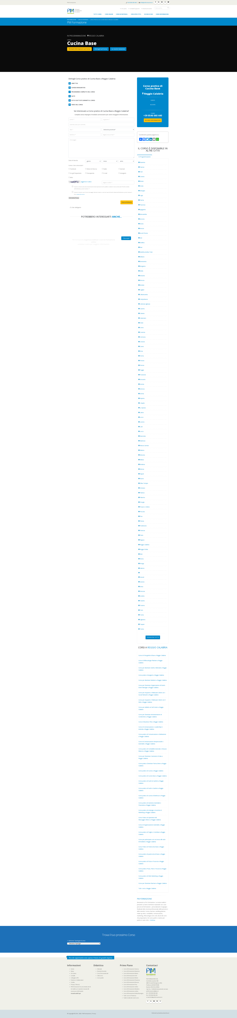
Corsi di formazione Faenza (131, 969)
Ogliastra (142, 619)
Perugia (142, 502)
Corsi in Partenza (121, 14)
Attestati (99, 969)
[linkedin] (158, 2)
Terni (141, 610)
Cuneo (142, 346)
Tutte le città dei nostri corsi (131, 998)
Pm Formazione (71, 19)
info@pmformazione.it (146, 2)
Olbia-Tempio (144, 483)
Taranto (142, 601)
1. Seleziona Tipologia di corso (76, 941)
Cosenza (142, 332)
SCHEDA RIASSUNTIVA (78, 87)
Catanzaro (143, 318)
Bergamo (143, 266)
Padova (142, 493)
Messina (142, 455)
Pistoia (142, 521)
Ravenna (142, 162)
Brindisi (142, 285)
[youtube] (168, 2)
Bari (141, 247)
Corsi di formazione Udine (131, 987)
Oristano (142, 488)
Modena (142, 464)
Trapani (142, 624)
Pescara (142, 511)
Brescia (142, 280)
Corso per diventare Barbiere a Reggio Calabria (152, 680)
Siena (141, 586)
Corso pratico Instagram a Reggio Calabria (151, 675)
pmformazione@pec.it (152, 991)
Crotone (142, 342)
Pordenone (143, 526)
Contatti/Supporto (134, 8)
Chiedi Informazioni (162, 14)
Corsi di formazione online (131, 991)
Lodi (141, 427)
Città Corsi (100, 975)
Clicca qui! (126, 238)
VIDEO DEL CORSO (77, 104)
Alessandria (143, 214)
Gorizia (142, 384)
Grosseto (142, 379)
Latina (142, 412)
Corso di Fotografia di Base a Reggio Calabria (152, 655)
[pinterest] (162, 2)
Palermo (142, 497)
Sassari (142, 577)
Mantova (142, 441)
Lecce (141, 417)
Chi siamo (124, 8)
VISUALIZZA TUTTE (153, 637)
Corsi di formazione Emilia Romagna (133, 993)
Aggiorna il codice (86, 182)
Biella (141, 271)
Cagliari (142, 290)
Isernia (142, 393)
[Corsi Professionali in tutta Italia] (151, 972)
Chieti (141, 323)
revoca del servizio (81, 194)
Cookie (73, 982)
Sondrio (142, 596)
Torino (142, 615)
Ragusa (142, 540)
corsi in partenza (83, 19)
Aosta (141, 224)
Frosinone (143, 375)
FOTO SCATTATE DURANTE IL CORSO (83, 100)
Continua (152, 920)
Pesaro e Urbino (145, 507)
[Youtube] (154, 1002)
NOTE (73, 96)
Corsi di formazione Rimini (131, 973)
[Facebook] (147, 1002)
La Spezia (143, 408)
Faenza (142, 167)
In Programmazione (145, 157)
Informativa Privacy (74, 198)
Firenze (142, 365)
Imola (141, 186)
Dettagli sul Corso (101, 49)
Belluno (142, 257)
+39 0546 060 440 (132, 2)
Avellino (142, 242)
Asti (141, 238)
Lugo (141, 195)
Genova (142, 389)
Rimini (141, 181)
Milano (142, 460)
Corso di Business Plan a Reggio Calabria (150, 722)
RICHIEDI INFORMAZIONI (153, 120)
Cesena (142, 176)
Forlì (141, 172)
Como (142, 327)
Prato (141, 535)
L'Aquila (142, 403)
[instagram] (165, 2)
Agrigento (143, 209)
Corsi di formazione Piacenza (132, 980)
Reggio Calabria (144, 545)
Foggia (142, 370)
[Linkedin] (150, 1002)
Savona (142, 582)
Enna (141, 351)
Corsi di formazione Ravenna (132, 971)
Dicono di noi (148, 14)
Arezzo (142, 228)
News (72, 971)
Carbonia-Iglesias (145, 304)
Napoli (142, 474)
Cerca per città (136, 14)
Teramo (142, 605)
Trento (142, 629)
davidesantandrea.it (163, 1013)
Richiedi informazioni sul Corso (79, 49)
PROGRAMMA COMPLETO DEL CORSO (83, 92)
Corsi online (109, 14)
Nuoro (142, 478)
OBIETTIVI (74, 83)
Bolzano (142, 276)
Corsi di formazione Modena (131, 989)
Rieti (141, 554)
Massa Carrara (144, 445)
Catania (142, 313)
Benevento (143, 261)
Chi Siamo (73, 973)
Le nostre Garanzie (118, 49)
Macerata (143, 436)
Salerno (142, 568)
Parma (142, 200)
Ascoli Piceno (144, 233)
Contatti (73, 975)
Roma (141, 559)
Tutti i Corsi (97, 14)
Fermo (142, 356)
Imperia (142, 398)
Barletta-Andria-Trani (146, 252)
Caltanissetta (144, 294)
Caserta (142, 309)
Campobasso (144, 299)
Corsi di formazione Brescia (131, 982)
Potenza (142, 530)
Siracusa (142, 591)
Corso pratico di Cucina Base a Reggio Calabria (152, 776)
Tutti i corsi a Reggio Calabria (147, 888)
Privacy (73, 984)
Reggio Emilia (144, 549)
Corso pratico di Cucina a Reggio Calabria (150, 771)
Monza (142, 469)
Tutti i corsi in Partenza (130, 995)
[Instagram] (160, 1002)
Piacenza (142, 205)
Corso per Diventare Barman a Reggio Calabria (152, 883)
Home (72, 969)
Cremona (142, 337)
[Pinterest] (157, 1002)
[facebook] (155, 2)
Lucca (141, 431)
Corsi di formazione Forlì (130, 975)
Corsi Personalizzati (102, 973)
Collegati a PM (75, 978)
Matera (142, 450)
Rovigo (142, 563)
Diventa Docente (147, 8)
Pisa (141, 516)
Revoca (78, 984)
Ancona (142, 219)
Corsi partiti (100, 978)
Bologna (142, 191)
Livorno (142, 422)
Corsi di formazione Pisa (130, 984)
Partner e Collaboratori (77, 980)
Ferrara (142, 360)
